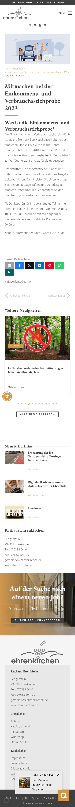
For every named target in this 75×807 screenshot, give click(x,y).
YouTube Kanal (20, 726)
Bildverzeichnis (20, 768)
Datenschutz (19, 763)
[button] (65, 13)
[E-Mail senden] (9, 265)
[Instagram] (35, 25)
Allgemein (26, 281)
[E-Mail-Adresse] (44, 25)
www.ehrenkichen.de (24, 705)
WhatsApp (17, 737)
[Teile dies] (19, 265)
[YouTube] (40, 25)
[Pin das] (49, 265)
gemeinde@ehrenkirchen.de (29, 700)
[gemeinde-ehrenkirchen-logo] (17, 13)
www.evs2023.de (54, 233)
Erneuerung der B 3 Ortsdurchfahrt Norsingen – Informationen (46, 456)
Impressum (18, 758)
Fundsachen (35, 508)
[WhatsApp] (30, 25)
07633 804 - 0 (25, 689)
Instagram (17, 732)
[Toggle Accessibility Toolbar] (7, 396)
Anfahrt (15, 721)
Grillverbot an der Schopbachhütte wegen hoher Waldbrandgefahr (35, 370)
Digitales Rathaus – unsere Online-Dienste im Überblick (47, 484)
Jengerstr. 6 (18, 679)
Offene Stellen (20, 742)
